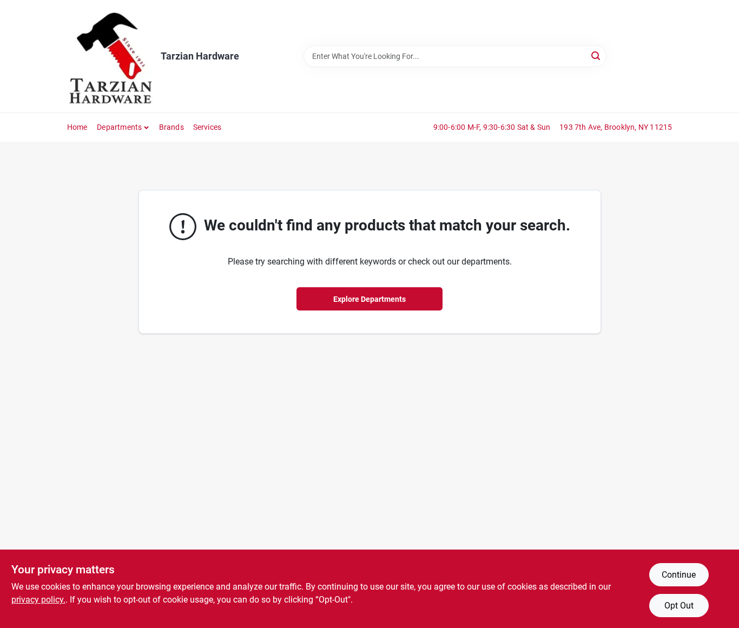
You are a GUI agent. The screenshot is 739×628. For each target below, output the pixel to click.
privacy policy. (38, 599)
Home (77, 127)
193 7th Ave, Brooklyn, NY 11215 (615, 127)
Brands (171, 127)
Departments (119, 127)
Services (207, 127)
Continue (679, 575)
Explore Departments (369, 299)
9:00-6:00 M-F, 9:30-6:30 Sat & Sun (492, 127)
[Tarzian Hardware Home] (110, 56)
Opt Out (679, 605)
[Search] (596, 55)
